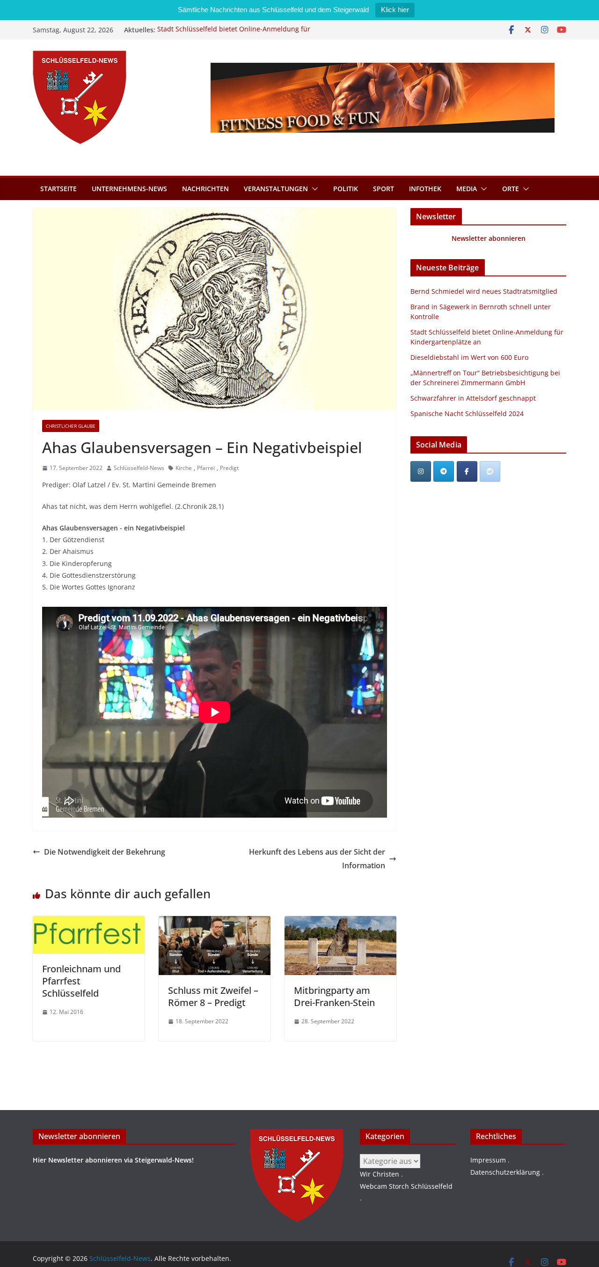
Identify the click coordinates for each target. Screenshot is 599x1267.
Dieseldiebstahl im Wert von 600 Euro (469, 357)
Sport (383, 188)
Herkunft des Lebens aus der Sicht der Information (317, 859)
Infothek (425, 188)
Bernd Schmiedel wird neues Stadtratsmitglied (483, 291)
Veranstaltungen (276, 188)
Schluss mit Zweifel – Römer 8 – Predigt (213, 996)
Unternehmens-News (129, 188)
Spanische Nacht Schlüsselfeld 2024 (467, 413)
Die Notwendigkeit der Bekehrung (104, 852)
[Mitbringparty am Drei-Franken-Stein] (340, 922)
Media (466, 188)
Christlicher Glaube (70, 426)
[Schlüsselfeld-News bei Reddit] (490, 471)
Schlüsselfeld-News (139, 468)
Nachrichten (205, 188)
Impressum (488, 1159)
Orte (510, 188)
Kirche (183, 468)
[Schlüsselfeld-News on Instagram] (420, 471)
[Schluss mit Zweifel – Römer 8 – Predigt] (214, 922)
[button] (313, 188)
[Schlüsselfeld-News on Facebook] (467, 471)
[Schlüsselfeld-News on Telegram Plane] (443, 471)
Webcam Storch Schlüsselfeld (406, 1186)
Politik (345, 188)
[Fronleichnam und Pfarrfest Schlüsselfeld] (89, 922)
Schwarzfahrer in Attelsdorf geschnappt (473, 398)
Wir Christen (379, 1174)
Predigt (229, 468)
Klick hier (395, 10)
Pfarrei (206, 468)
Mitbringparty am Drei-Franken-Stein (334, 996)
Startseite (58, 188)
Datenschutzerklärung (505, 1172)
